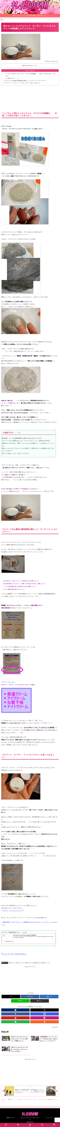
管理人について (10, 1117)
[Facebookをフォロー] (15, 1013)
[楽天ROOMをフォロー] (44, 1017)
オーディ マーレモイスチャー (12, 910)
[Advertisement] (30, 98)
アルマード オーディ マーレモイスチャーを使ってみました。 (23, 83)
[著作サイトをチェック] (15, 1010)
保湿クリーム (29, 962)
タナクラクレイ (21, 962)
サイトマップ (49, 1117)
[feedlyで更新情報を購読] (15, 1021)
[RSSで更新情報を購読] (44, 1021)
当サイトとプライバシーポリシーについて (30, 1118)
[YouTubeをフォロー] (15, 1017)
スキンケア (5, 962)
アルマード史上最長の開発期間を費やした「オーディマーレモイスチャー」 (26, 80)
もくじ (28, 70)
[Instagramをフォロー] (44, 1013)
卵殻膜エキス (37, 962)
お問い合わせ (30, 1122)
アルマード (13, 962)
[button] (39, 1001)
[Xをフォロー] (44, 1010)
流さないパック (46, 962)
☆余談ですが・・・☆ (12, 78)
